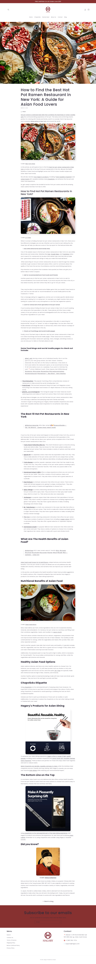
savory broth (57, 632)
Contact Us (10, 937)
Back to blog (48, 901)
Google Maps (55, 254)
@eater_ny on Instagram (31, 392)
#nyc (57, 550)
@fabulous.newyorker (32, 425)
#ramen (50, 552)
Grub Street (26, 385)
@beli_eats (28, 358)
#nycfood (28, 552)
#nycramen (36, 371)
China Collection (50, 878)
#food (55, 552)
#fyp (64, 552)
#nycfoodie (35, 552)
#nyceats (63, 550)
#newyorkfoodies (59, 425)
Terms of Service (11, 940)
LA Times (28, 237)
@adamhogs (29, 550)
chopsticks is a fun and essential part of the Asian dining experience (45, 833)
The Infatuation (27, 381)
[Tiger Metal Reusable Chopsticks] (48, 808)
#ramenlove (45, 371)
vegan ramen (64, 519)
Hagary (45, 959)
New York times (30, 164)
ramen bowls (25, 179)
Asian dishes (33, 770)
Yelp (48, 254)
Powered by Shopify (51, 959)
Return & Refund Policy (13, 945)
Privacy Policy (10, 948)
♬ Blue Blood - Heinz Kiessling (56, 373)
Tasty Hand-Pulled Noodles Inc (34, 445)
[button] (8, 9)
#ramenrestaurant (31, 373)
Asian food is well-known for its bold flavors (34, 562)
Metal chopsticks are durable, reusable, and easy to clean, (39, 766)
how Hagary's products (41, 177)
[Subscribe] (59, 922)
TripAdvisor (66, 254)
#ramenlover (41, 373)
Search (9, 935)
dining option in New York (38, 121)
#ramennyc (29, 371)
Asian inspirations (30, 624)
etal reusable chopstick (63, 177)
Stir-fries (57, 670)
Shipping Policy (11, 943)
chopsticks (51, 179)
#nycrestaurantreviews (56, 371)
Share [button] (24, 111)
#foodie (59, 552)
